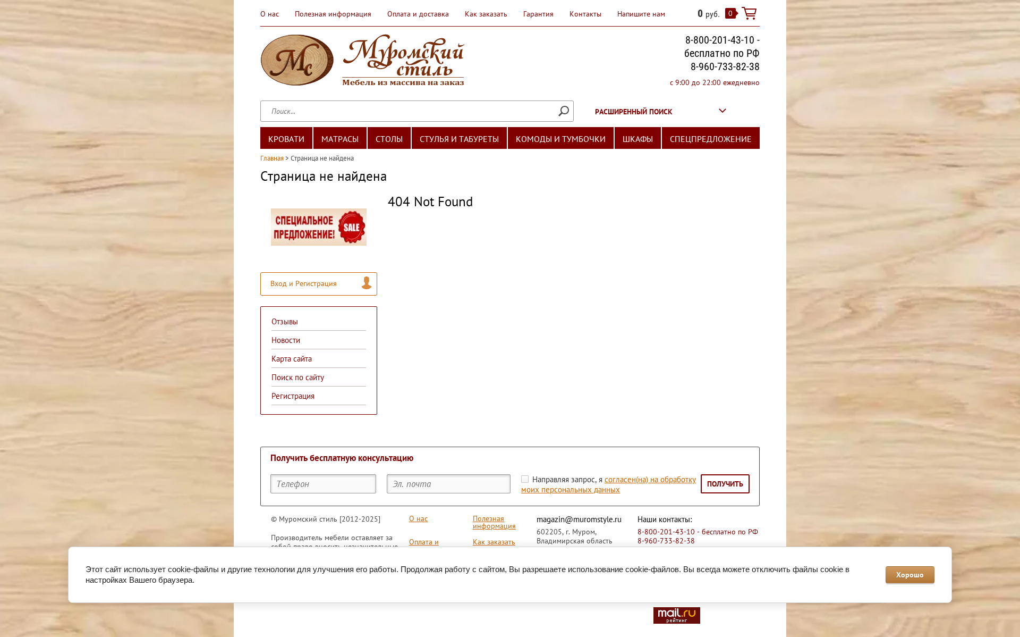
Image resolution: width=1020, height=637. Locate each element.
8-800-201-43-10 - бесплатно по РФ (722, 46)
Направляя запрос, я (608, 484)
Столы (389, 138)
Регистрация (292, 396)
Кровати (286, 138)
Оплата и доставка (418, 14)
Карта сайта (291, 359)
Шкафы (638, 138)
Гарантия (538, 14)
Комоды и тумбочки (561, 138)
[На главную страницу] (362, 61)
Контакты (585, 14)
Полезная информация (333, 14)
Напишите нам (641, 14)
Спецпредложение (711, 138)
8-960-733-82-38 (725, 66)
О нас (269, 14)
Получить (725, 484)
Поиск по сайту (297, 377)
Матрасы (340, 138)
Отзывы (284, 321)
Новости (285, 340)
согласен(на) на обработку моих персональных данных (608, 484)
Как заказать (486, 14)
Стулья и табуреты (459, 138)
